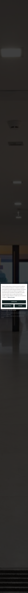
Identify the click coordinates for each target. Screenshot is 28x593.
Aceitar (20, 306)
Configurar (14, 302)
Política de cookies (11, 297)
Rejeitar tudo (7, 306)
